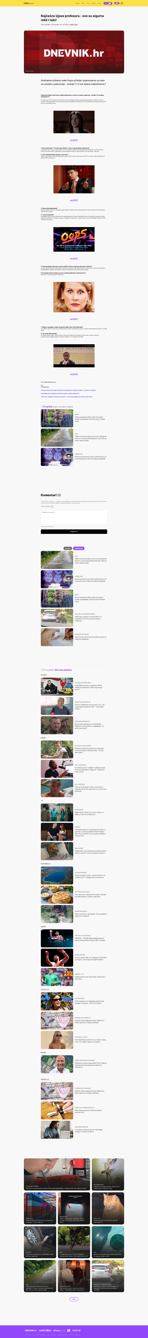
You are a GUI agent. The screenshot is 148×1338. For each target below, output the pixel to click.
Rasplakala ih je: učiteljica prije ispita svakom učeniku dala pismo (60, 393)
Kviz (88, 3)
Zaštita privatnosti (62, 1334)
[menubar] (122, 3)
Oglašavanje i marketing (39, 1334)
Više (74, 1299)
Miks (83, 3)
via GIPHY (74, 140)
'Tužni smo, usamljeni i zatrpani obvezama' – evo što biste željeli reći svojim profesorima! (66, 396)
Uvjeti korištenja (51, 1334)
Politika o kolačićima (74, 1334)
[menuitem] (122, 3)
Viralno (77, 3)
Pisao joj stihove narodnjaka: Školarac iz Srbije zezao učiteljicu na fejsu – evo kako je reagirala (68, 390)
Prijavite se (74, 531)
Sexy (99, 3)
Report (94, 3)
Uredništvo (28, 1334)
